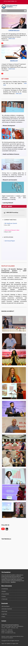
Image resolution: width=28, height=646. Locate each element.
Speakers (4, 591)
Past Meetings (5, 588)
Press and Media (5, 594)
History (3, 616)
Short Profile (4, 611)
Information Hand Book (7, 608)
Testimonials (4, 599)
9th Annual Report (5, 606)
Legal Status (4, 614)
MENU (4, 11)
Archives (4, 596)
